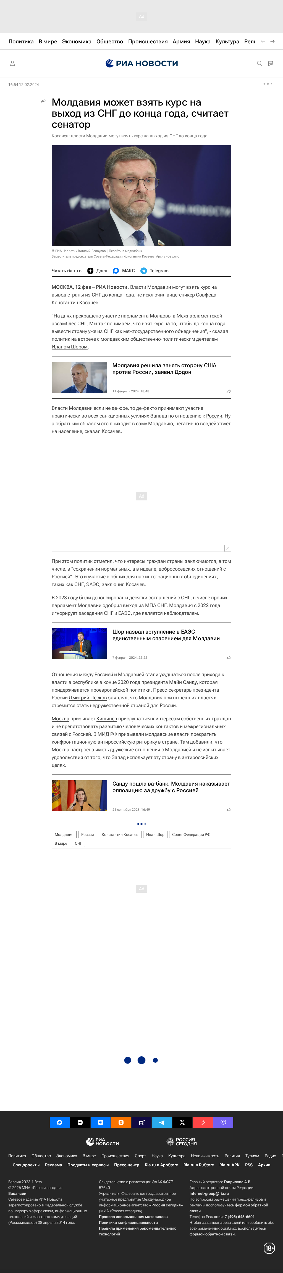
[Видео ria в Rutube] (141, 1122)
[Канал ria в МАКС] (60, 1122)
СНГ (78, 843)
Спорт (140, 1155)
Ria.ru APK (229, 1164)
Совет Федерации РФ (191, 834)
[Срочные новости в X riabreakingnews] (203, 1122)
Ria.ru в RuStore (199, 1164)
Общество (41, 1155)
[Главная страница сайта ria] (141, 63)
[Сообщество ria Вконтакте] (101, 1122)
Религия (232, 1155)
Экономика (66, 1155)
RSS (249, 1164)
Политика (17, 1155)
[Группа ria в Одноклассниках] (121, 1122)
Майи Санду (183, 682)
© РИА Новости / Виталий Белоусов (79, 251)
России (214, 416)
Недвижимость (205, 1155)
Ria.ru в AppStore (161, 1164)
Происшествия (115, 1155)
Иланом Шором (70, 347)
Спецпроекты (26, 1164)
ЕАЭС (124, 613)
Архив (264, 1164)
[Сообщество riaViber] (223, 1122)
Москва (60, 718)
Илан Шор (155, 834)
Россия (87, 834)
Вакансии (17, 1193)
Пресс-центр (126, 1164)
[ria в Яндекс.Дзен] (80, 1122)
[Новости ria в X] (182, 1122)
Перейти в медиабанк (125, 251)
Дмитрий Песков (88, 697)
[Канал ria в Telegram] (162, 1122)
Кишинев (106, 718)
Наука (157, 1155)
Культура (176, 1155)
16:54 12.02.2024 (23, 84)
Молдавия (64, 834)
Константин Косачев (120, 834)
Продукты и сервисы (88, 1164)
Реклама (53, 1164)
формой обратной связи (212, 1234)
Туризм (252, 1155)
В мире (61, 843)
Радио (270, 1155)
